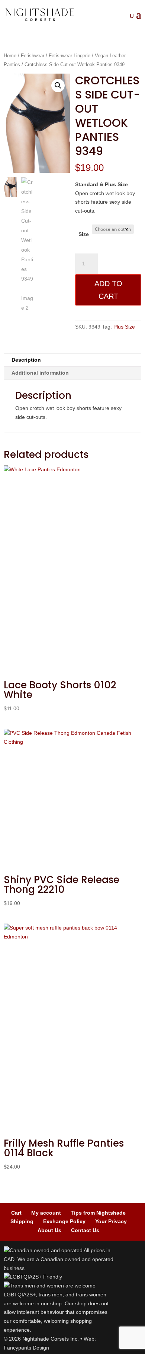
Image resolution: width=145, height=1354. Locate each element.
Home (10, 55)
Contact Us (85, 1230)
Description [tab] (26, 360)
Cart (16, 1213)
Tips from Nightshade (98, 1213)
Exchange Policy (64, 1221)
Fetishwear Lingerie (69, 55)
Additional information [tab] (40, 373)
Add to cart (108, 289)
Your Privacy (111, 1221)
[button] (58, 85)
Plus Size (124, 327)
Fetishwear (32, 55)
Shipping (21, 1221)
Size (83, 234)
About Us (49, 1230)
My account (46, 1213)
